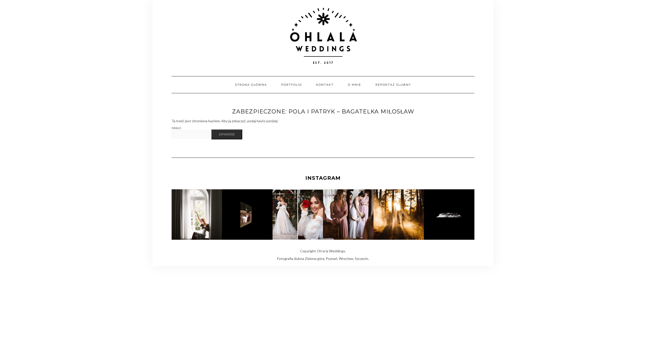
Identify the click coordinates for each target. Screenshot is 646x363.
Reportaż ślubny (393, 84)
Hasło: (176, 128)
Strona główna (251, 84)
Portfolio (291, 84)
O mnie (354, 84)
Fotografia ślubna (290, 258)
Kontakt (325, 84)
